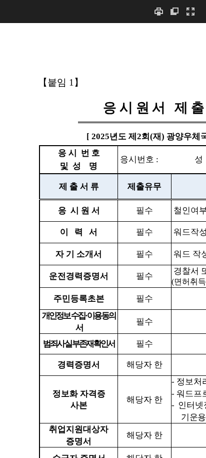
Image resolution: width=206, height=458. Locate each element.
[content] (103, 240)
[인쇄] (158, 11)
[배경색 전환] (174, 11)
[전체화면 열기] (190, 11)
